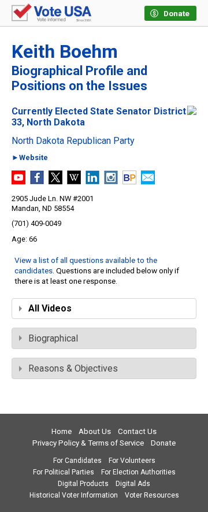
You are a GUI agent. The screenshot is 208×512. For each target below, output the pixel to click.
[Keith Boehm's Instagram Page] (111, 181)
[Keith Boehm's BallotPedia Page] (129, 181)
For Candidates (77, 461)
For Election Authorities (138, 472)
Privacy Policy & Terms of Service (88, 443)
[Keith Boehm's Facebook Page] (37, 181)
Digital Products (83, 484)
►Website (30, 158)
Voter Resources (152, 495)
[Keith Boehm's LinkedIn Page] (92, 181)
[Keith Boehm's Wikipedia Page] (74, 181)
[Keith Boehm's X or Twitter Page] (55, 181)
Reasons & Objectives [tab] (73, 368)
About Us (95, 431)
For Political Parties (63, 472)
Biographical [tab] (53, 338)
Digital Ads (133, 484)
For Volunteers (132, 461)
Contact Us (137, 431)
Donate (163, 443)
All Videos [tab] (50, 308)
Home (61, 431)
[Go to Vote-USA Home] (51, 13)
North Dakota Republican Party (73, 141)
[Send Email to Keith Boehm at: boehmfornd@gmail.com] (148, 181)
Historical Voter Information (73, 495)
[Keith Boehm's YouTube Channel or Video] (18, 181)
